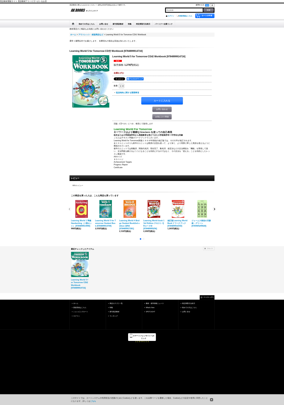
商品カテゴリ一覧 (116, 303)
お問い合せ (186, 312)
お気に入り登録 (162, 117)
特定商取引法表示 (188, 303)
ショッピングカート (80, 312)
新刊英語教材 (114, 312)
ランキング (114, 316)
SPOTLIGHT (150, 312)
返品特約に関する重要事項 (127, 92)
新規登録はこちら (185, 16)
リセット (210, 248)
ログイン (171, 16)
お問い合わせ (162, 109)
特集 (111, 307)
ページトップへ (208, 297)
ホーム (75, 303)
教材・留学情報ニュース (155, 303)
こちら (93, 401)
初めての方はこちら (189, 307)
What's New (150, 307)
